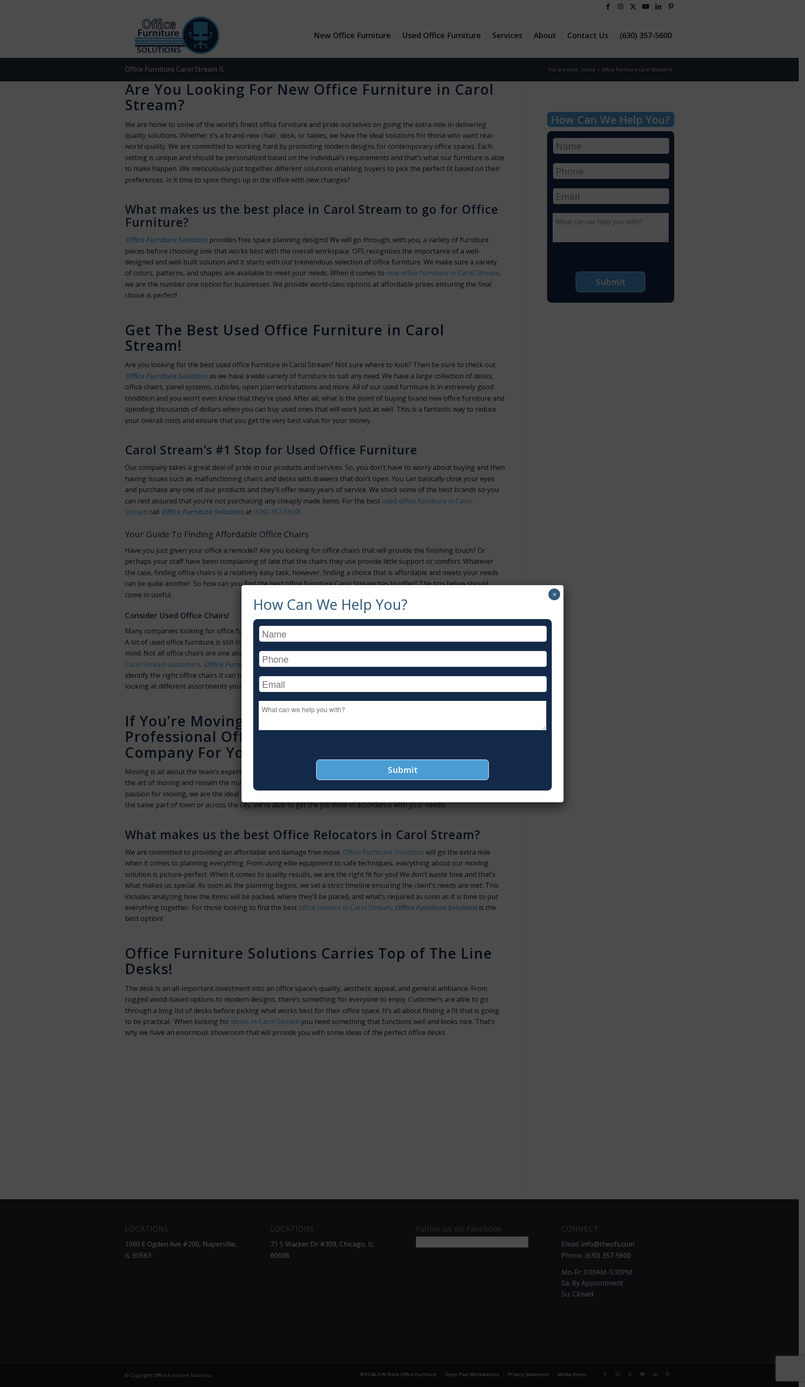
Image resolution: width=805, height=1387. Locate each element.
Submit (403, 769)
